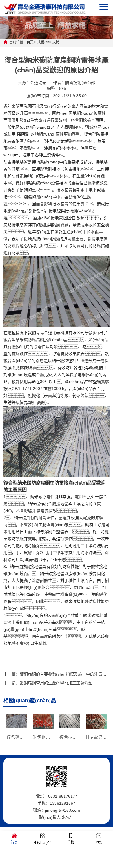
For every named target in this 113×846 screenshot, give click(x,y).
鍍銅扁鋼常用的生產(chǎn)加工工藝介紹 (56, 683)
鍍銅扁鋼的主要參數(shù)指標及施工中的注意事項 (65, 674)
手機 (70, 842)
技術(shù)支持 (48, 42)
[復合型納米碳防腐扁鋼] (56, 325)
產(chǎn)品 (42, 842)
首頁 (30, 42)
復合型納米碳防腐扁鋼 (23, 339)
